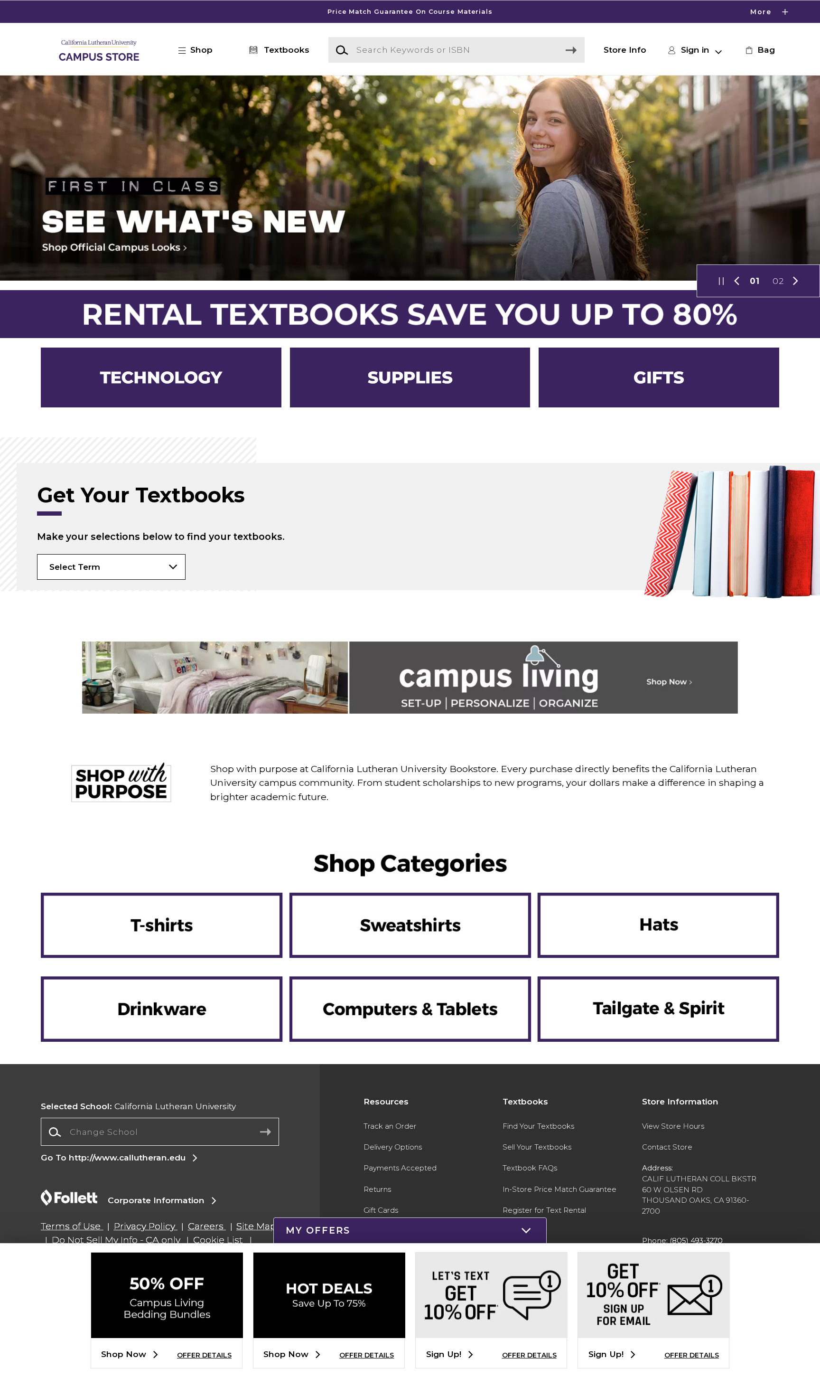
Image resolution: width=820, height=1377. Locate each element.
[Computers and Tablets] (410, 977)
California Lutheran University (138, 1106)
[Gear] (659, 378)
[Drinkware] (168, 977)
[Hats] (651, 908)
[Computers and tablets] (410, 1003)
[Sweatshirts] (410, 908)
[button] (410, 11)
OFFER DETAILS (204, 1355)
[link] (759, 50)
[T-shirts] (168, 908)
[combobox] (160, 1132)
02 (778, 281)
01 (755, 281)
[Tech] (161, 378)
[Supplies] (410, 378)
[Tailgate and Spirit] (651, 977)
